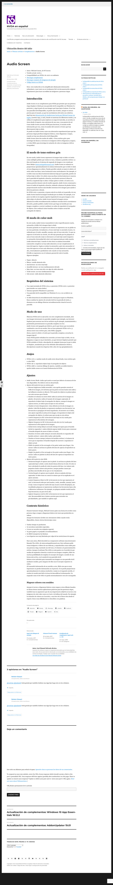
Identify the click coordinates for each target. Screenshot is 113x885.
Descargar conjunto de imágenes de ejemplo (41, 80)
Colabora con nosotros (14, 43)
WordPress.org (86, 204)
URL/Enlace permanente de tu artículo (19, 786)
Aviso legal (28, 865)
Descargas (39, 36)
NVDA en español (17, 26)
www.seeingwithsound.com (45, 164)
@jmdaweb (17, 683)
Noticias (17, 36)
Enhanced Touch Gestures (50, 633)
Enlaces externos (82, 39)
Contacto (27, 43)
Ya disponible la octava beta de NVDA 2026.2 (94, 92)
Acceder (85, 199)
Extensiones (15, 88)
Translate (18, 847)
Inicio (8, 36)
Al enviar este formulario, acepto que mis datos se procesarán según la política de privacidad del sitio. (93, 249)
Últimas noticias (17, 51)
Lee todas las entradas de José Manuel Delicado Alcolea (47, 655)
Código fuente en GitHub (35, 82)
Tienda (70, 39)
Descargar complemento (35, 77)
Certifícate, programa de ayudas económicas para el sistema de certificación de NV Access (36, 39)
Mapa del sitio (21, 865)
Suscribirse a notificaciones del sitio (93, 273)
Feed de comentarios (88, 202)
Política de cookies (12, 865)
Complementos (29, 51)
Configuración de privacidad (39, 865)
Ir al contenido (8, 4)
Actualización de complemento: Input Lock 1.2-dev (66, 635)
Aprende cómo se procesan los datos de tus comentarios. (53, 769)
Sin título (85, 112)
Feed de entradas (87, 201)
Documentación (52, 36)
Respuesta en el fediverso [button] (14, 692)
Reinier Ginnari (16, 676)
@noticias (10, 683)
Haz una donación (28, 36)
